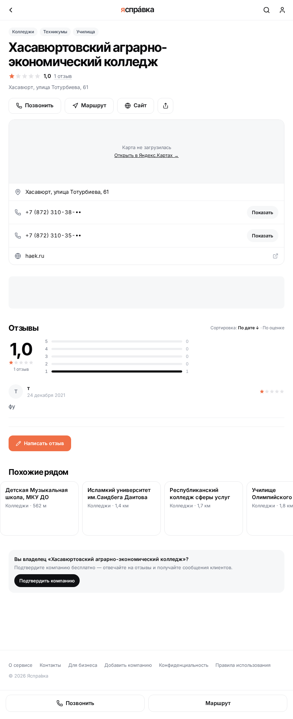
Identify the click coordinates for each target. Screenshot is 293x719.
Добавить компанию (128, 665)
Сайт (140, 105)
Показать (262, 212)
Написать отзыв (44, 443)
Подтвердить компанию (47, 580)
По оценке (273, 327)
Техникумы (55, 31)
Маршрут (93, 105)
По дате (248, 327)
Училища (85, 31)
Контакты (50, 665)
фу (12, 406)
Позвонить (39, 105)
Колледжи (23, 31)
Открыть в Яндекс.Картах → (146, 155)
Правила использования (242, 665)
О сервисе (21, 665)
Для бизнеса (82, 665)
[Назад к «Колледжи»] (11, 10)
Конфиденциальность (183, 665)
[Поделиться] (165, 106)
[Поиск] (266, 10)
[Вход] (282, 10)
